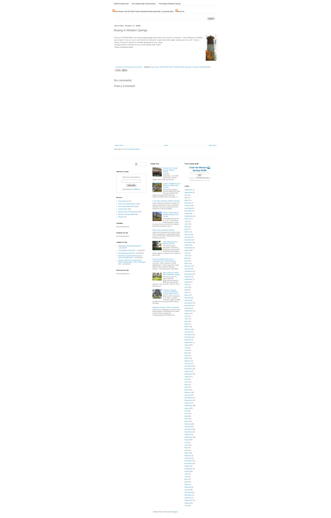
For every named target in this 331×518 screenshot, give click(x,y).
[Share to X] (121, 70)
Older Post (212, 145)
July (186, 221)
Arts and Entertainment (126, 206)
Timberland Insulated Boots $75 (129, 246)
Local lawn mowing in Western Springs (166, 201)
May (186, 227)
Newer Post (119, 145)
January (187, 205)
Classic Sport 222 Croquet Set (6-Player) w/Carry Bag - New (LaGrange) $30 (131, 262)
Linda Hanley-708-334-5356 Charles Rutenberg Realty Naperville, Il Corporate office (144, 11)
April (186, 198)
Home (166, 145)
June (186, 195)
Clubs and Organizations (127, 204)
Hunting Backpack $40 (126, 253)
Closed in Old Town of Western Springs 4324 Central (171, 214)
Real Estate (138, 67)
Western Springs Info (121, 4)
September (188, 190)
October (187, 213)
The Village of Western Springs (170, 4)
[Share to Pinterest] (126, 70)
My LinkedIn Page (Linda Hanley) (144, 4)
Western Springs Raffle (126, 214)
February (188, 203)
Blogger (175, 512)
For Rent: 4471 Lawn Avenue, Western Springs (170, 170)
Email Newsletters (196, 180)
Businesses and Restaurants (125, 67)
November (188, 211)
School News (123, 209)
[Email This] (116, 70)
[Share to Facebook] (123, 70)
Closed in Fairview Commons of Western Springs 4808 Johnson (171, 292)
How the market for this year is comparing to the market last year (164, 260)
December (188, 208)
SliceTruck (180, 11)
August (187, 219)
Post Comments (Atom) (132, 149)
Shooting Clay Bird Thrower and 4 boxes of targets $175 (130, 256)
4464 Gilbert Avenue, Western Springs (170, 243)
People (120, 217)
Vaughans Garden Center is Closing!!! (165, 307)
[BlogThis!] (118, 70)
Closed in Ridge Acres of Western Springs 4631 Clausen (171, 185)
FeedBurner (136, 189)
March (187, 200)
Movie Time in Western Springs (163, 230)
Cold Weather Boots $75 (127, 250)
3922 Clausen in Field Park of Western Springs (171, 274)
